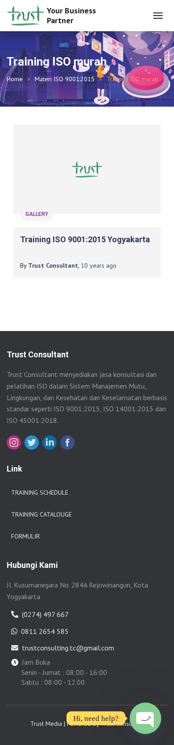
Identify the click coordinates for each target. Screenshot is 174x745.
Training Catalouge (41, 514)
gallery (36, 214)
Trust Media (46, 724)
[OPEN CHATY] (145, 718)
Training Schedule (39, 492)
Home (15, 79)
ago (98, 265)
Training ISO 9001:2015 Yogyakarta (85, 239)
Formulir (25, 536)
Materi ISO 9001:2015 (65, 79)
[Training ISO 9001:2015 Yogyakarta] (87, 169)
